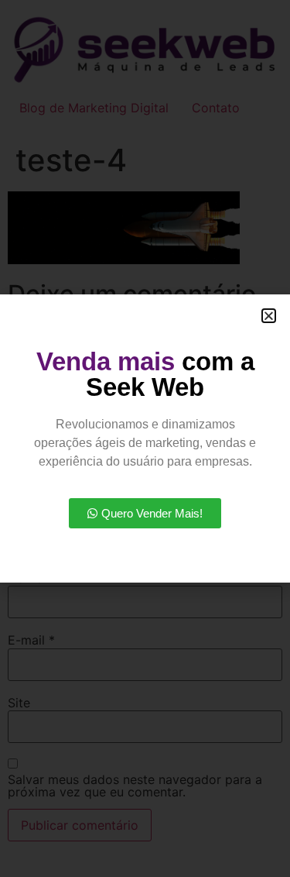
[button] (269, 316)
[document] (145, 438)
